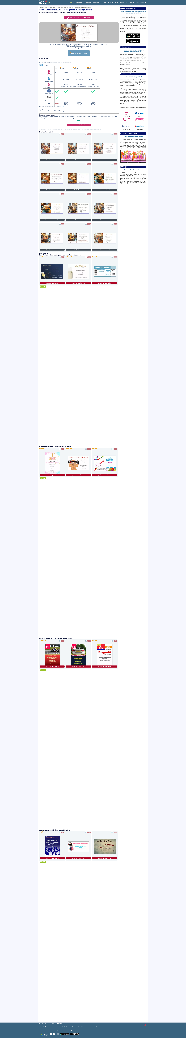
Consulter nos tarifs (64, 106)
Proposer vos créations (101, 1026)
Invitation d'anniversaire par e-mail (55, 1026)
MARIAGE (88, 2)
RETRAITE (110, 2)
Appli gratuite (92, 1026)
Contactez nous (91, 1030)
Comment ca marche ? (48, 1030)
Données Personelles (82, 1030)
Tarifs (63, 1030)
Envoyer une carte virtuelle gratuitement (79, 125)
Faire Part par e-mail (68, 1026)
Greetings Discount (46, 1035)
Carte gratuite (58, 1030)
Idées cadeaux (84, 1026)
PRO (127, 2)
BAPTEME (103, 2)
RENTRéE (72, 2)
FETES (116, 2)
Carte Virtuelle (43, 1026)
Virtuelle (132, 2)
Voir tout (42, 286)
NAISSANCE (96, 2)
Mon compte (140, 2)
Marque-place (77, 1026)
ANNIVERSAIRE (80, 2)
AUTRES (122, 2)
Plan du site (99, 1030)
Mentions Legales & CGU (71, 1030)
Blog (41, 1030)
